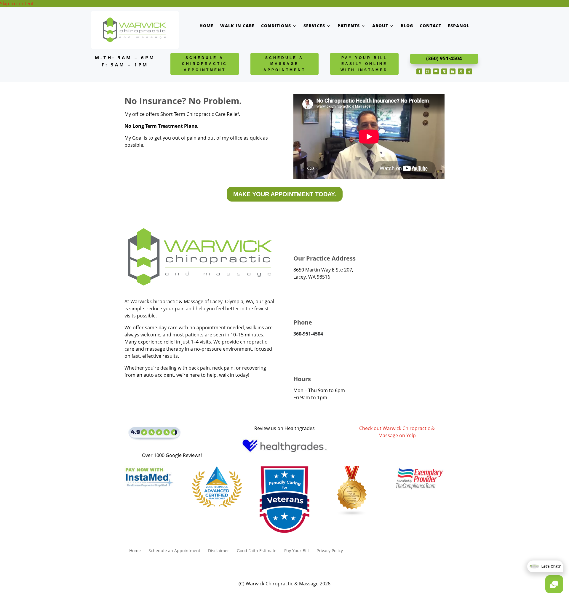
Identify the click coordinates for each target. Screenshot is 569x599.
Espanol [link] (458, 26)
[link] (135, 42)
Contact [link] (430, 26)
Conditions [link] (276, 26)
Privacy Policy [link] (330, 551)
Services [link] (314, 26)
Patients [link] (349, 26)
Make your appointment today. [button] (284, 194)
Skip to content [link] (17, 3)
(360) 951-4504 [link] (444, 58)
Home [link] (206, 26)
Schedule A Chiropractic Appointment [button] (204, 64)
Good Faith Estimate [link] (256, 551)
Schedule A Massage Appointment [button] (284, 64)
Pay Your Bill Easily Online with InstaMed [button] (364, 64)
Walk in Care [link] (237, 26)
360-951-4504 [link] (308, 333)
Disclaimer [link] (218, 551)
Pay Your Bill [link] (296, 551)
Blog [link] (407, 26)
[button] (419, 71)
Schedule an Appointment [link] (174, 551)
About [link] (380, 26)
